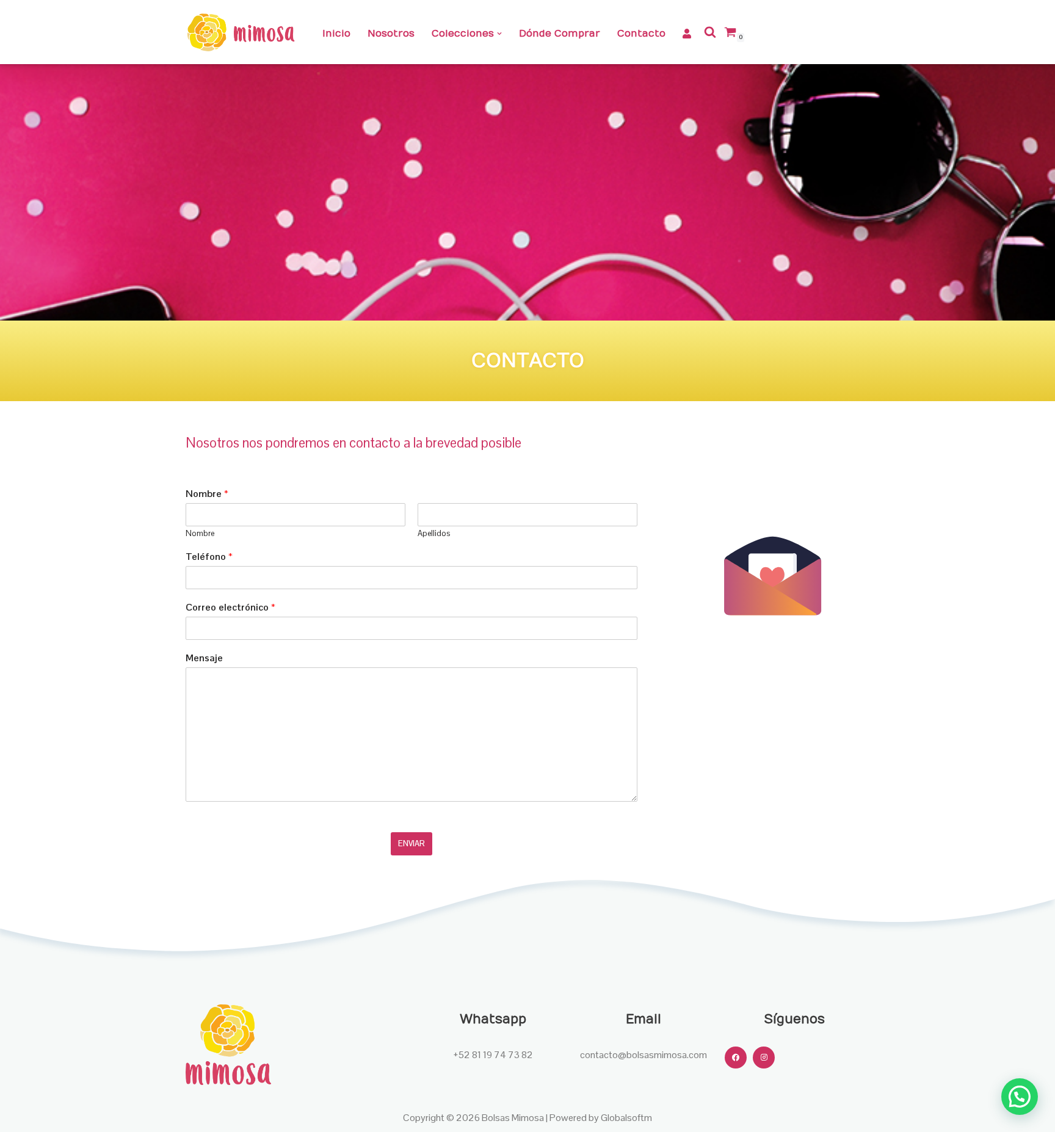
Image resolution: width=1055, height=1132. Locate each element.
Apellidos (434, 534)
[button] (499, 33)
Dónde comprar (559, 33)
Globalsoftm (626, 1117)
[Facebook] (736, 1058)
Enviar (411, 843)
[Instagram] (764, 1058)
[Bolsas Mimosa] (240, 32)
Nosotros (391, 33)
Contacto (641, 33)
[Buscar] (710, 32)
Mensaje (204, 658)
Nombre (207, 494)
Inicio (336, 33)
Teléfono (209, 557)
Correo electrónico (230, 607)
